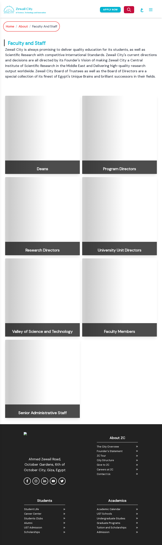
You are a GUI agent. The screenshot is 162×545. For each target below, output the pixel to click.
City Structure (105, 460)
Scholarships (32, 532)
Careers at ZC (105, 469)
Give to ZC (103, 464)
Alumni (28, 523)
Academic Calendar (109, 509)
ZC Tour (101, 455)
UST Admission (33, 527)
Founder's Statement (109, 451)
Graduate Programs (108, 523)
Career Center (32, 513)
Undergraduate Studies (111, 518)
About (23, 26)
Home (10, 26)
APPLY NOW (110, 9)
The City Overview (108, 446)
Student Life (31, 509)
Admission (103, 532)
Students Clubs (33, 518)
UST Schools (104, 513)
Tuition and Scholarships (111, 527)
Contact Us (103, 474)
